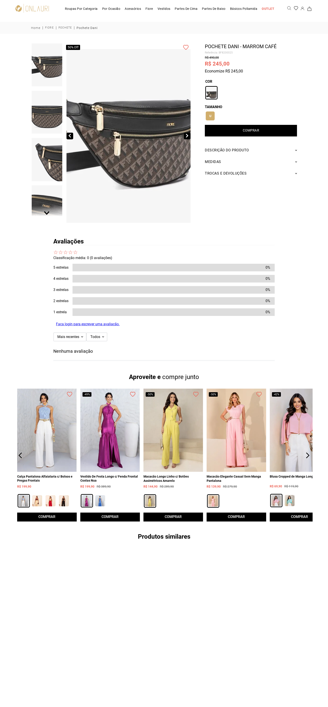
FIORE (49, 27)
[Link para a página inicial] (35, 28)
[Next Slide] (307, 455)
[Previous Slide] (20, 455)
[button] (47, 65)
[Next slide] (47, 212)
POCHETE (65, 27)
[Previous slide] (47, 46)
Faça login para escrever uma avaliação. (88, 324)
